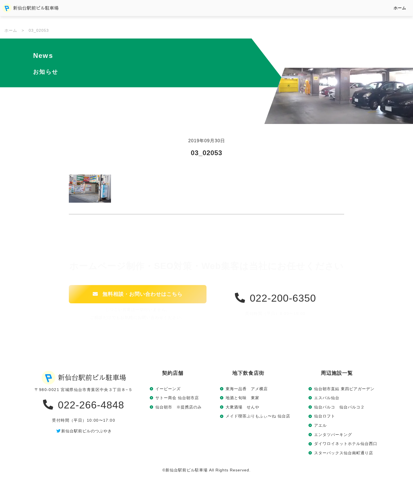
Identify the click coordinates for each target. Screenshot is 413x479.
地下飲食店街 (248, 373)
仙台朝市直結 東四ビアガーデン (344, 389)
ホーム (400, 8)
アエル (320, 425)
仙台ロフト (324, 416)
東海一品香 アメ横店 (247, 389)
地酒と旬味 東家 (242, 398)
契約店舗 (172, 373)
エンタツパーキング (333, 434)
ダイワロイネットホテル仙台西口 (345, 443)
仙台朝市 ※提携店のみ (178, 407)
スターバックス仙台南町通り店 (343, 453)
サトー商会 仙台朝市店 (177, 398)
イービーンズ (168, 389)
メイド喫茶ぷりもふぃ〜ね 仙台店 (258, 416)
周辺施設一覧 (337, 373)
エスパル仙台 (326, 398)
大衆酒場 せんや (242, 407)
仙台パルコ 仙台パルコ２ (339, 407)
